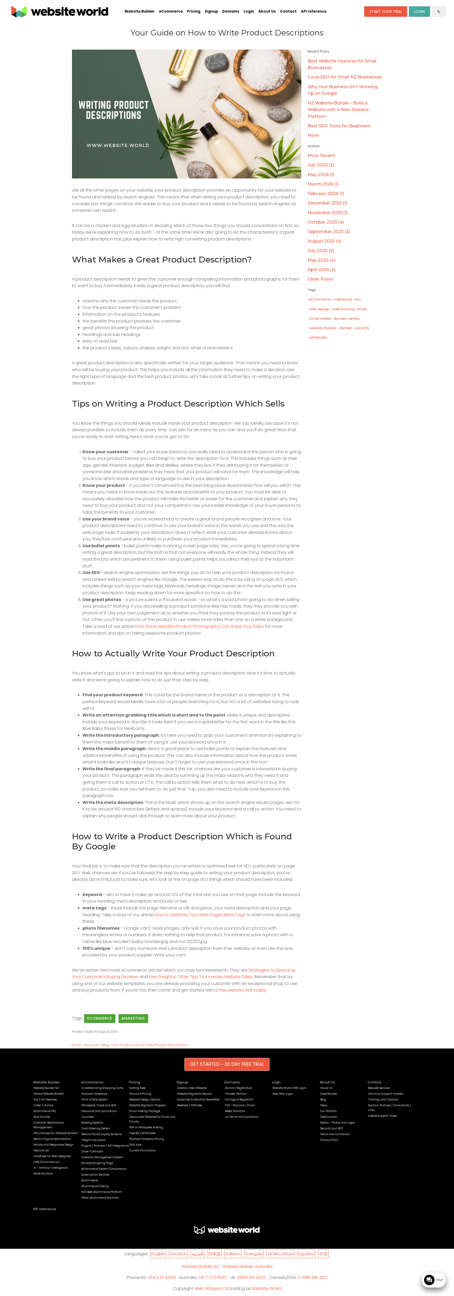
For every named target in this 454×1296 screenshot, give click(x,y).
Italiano (233, 1254)
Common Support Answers (385, 1094)
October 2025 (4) (326, 222)
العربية (197, 1254)
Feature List (41, 1150)
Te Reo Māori (280, 1254)
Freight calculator (93, 1140)
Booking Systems (92, 1123)
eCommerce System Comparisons (103, 1169)
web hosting (343, 309)
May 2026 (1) (321, 174)
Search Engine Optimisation (52, 1139)
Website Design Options (144, 1100)
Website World (266, 1289)
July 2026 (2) (321, 164)
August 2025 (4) (325, 241)
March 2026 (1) (323, 184)
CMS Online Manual (47, 1162)
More (313, 135)
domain (345, 328)
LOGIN (419, 11)
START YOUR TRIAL (385, 11)
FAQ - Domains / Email (240, 1105)
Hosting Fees (137, 1088)
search (439, 12)
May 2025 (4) (321, 260)
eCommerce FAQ (45, 1111)
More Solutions (43, 1174)
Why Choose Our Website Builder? (56, 1133)
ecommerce (99, 1018)
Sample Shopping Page (97, 1163)
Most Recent (321, 155)
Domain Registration (238, 1088)
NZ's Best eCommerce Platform (101, 1192)
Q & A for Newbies (45, 1100)
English (158, 1254)
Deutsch (178, 1254)
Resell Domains (235, 1111)
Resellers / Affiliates (189, 1105)
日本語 (214, 1254)
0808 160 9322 (251, 1277)
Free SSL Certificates (142, 1133)
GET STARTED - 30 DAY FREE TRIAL (227, 1064)
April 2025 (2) (322, 269)
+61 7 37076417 (212, 1277)
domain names (347, 318)
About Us (267, 11)
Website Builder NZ (46, 1088)
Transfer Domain (236, 1094)
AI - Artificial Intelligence (50, 1168)
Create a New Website (192, 1088)
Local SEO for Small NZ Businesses (345, 77)
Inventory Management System (102, 1157)
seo (357, 299)
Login (249, 11)
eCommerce (171, 11)
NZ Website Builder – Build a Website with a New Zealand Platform (338, 110)
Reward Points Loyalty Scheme (101, 1134)
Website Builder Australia (247, 1266)
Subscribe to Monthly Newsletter (198, 1100)
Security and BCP (331, 1128)
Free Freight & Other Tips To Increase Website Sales (200, 977)
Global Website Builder (49, 1094)
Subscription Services (95, 1175)
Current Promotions (142, 1150)
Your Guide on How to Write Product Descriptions (150, 1045)
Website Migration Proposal (147, 1105)
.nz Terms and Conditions (242, 1117)
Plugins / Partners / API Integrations (105, 1146)
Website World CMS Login (289, 1088)
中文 (323, 1254)
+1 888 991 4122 (312, 1277)
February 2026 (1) (326, 193)
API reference (314, 11)
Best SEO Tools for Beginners (339, 125)
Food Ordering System (95, 1128)
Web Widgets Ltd (211, 1289)
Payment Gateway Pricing (146, 1139)
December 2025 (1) (327, 203)
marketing (133, 1018)
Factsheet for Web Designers (52, 1156)
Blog (105, 1045)
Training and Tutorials (383, 1100)
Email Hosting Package (144, 1111)
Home (76, 1045)
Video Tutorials (43, 1105)
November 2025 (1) (328, 212)
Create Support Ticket (382, 1116)
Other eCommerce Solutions (100, 1198)
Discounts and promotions (98, 1111)
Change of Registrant (239, 1100)
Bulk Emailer (42, 1117)
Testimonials (328, 1117)
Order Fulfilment (92, 1151)
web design (319, 309)
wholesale (318, 337)
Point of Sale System (94, 1100)
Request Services (379, 1088)
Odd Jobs (135, 1145)
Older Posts (320, 279)
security (362, 328)
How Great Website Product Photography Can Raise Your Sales (199, 626)
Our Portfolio (328, 1111)
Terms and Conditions (334, 1134)
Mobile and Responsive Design (54, 1145)
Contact (288, 11)
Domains (230, 11)
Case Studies (328, 1094)
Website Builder (140, 11)
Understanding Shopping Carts (102, 1088)
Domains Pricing (140, 1094)
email (362, 309)
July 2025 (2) (321, 250)
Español (306, 1254)
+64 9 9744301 (161, 1277)
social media (320, 318)
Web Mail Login (282, 1094)
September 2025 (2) (329, 231)
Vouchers (87, 1117)
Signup (211, 11)
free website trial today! (243, 990)
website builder (323, 328)
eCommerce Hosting (95, 1186)
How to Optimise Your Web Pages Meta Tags (199, 915)
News (323, 1105)
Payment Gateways (94, 1094)
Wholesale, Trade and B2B (98, 1105)
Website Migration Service (194, 1094)
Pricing (193, 11)
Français (253, 1254)
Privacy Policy (329, 1140)
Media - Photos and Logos (337, 1123)
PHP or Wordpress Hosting (146, 1127)
